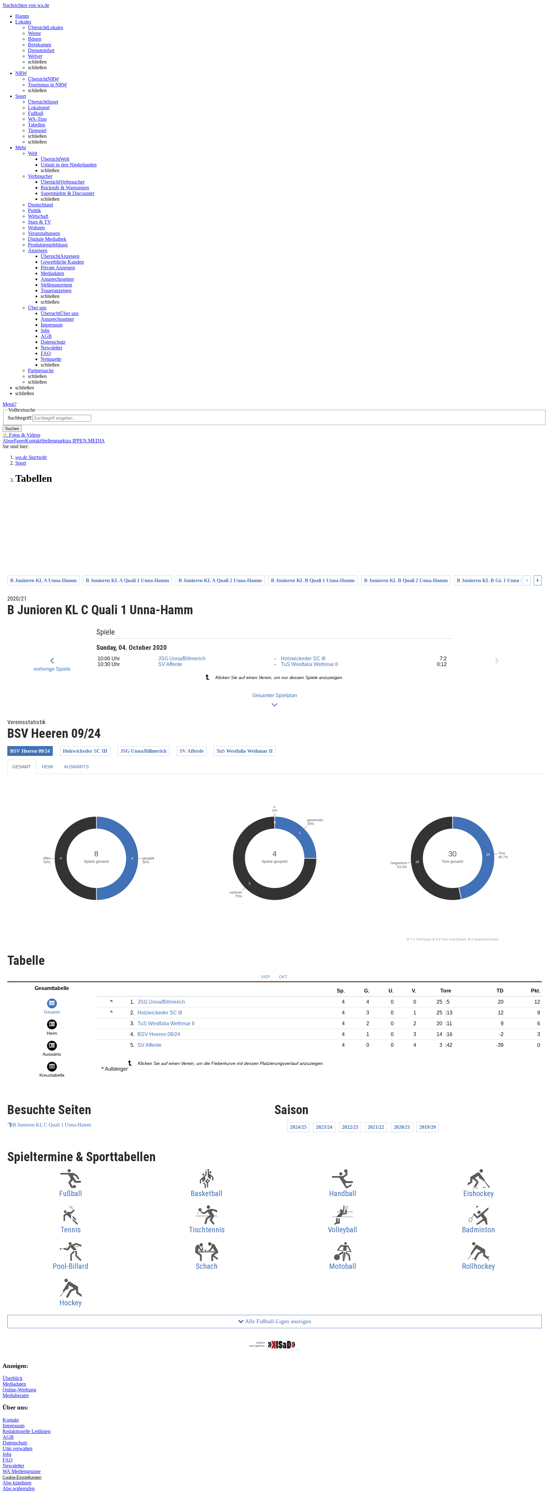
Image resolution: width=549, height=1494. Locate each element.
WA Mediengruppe (22, 1471)
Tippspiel (37, 130)
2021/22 (376, 1127)
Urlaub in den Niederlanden (69, 164)
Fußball (35, 113)
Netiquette (51, 359)
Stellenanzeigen (56, 284)
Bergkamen (39, 44)
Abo (7, 440)
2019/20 (427, 1127)
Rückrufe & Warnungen (65, 187)
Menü (8, 404)
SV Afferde (170, 664)
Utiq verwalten (17, 1448)
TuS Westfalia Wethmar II (309, 664)
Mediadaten (52, 273)
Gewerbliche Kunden (62, 262)
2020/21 (402, 1127)
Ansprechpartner (57, 279)
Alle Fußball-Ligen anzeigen (277, 1321)
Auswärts (76, 766)
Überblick (13, 1378)
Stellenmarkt (53, 440)
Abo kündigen (17, 1482)
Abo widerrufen (19, 1488)
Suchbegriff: (20, 418)
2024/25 (298, 1127)
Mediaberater (16, 1395)
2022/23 (350, 1127)
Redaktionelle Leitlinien (27, 1431)
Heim (47, 766)
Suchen (12, 428)
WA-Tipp (37, 119)
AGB (46, 336)
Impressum (52, 324)
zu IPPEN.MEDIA (85, 440)
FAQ (46, 353)
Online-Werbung (19, 1389)
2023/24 (324, 1127)
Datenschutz (53, 342)
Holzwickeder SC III (303, 658)
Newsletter (51, 347)
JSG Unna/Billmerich (182, 658)
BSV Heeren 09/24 (30, 751)
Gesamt (21, 766)
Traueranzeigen (56, 290)
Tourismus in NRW (47, 84)
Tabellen (36, 124)
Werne (34, 33)
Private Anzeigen (58, 267)
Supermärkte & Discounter (67, 193)
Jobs (45, 330)
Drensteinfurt (41, 50)
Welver (35, 56)
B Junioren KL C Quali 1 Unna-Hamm (52, 1124)
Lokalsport (39, 107)
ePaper (18, 440)
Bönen (34, 39)
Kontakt (33, 440)
